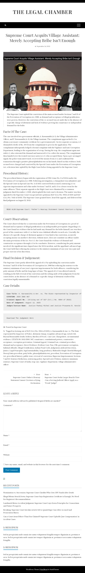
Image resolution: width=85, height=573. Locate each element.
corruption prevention (22, 342)
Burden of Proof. (40, 337)
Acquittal (50, 334)
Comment (8, 405)
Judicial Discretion (68, 348)
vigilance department (48, 362)
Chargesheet (61, 337)
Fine (52, 345)
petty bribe (27, 353)
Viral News (43, 569)
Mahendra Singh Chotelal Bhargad (67, 351)
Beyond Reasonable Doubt (14, 337)
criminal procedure (67, 342)
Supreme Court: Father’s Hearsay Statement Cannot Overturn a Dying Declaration (25, 379)
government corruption (68, 345)
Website (6, 455)
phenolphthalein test (41, 353)
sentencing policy (35, 359)
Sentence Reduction (19, 359)
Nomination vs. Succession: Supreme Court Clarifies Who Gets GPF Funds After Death (38, 493)
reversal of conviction (43, 356)
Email (6, 445)
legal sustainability (31, 351)
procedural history (14, 356)
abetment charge (39, 334)
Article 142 (71, 334)
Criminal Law (52, 342)
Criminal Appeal (39, 342)
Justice (6, 351)
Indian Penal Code (42, 348)
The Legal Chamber (42, 11)
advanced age (60, 334)
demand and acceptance (13, 345)
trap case (35, 362)
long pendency (46, 351)
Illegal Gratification (26, 348)
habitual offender (10, 348)
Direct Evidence (30, 345)
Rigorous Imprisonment (63, 356)
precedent (55, 353)
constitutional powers (53, 339)
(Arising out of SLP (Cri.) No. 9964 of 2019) (32, 331)
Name (6, 436)
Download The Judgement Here (20, 318)
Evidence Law (43, 345)
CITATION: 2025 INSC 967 (22, 339)
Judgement (55, 348)
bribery (29, 337)
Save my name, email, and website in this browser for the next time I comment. (37, 465)
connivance (39, 339)
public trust (28, 356)
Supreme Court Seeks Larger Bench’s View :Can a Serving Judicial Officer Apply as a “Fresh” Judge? (62, 379)
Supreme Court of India (21, 362)
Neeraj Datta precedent (12, 353)
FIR (55, 345)
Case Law (51, 337)
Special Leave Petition (52, 359)
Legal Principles (16, 351)
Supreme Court (20, 327)
